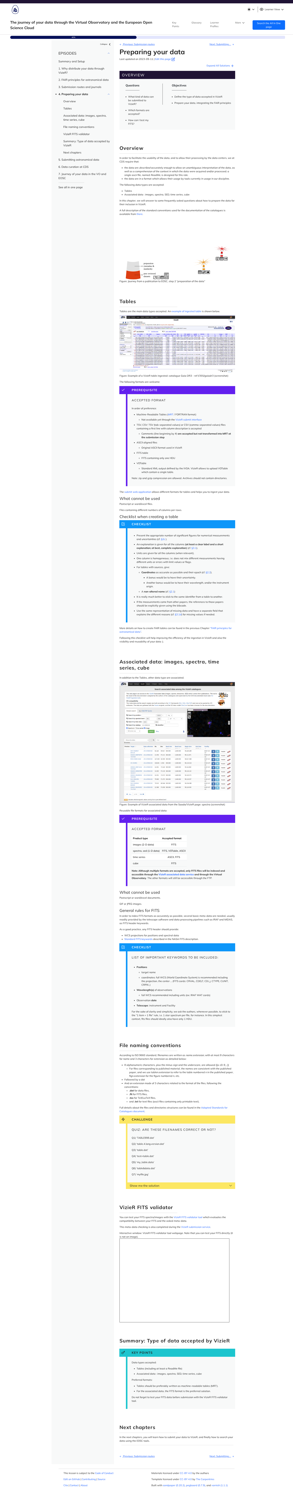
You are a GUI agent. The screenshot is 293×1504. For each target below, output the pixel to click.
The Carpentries (205, 1479)
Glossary (197, 22)
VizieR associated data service (176, 874)
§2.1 (171, 591)
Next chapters (72, 152)
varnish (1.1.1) (220, 1485)
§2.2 (208, 572)
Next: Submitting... (220, 44)
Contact (74, 1485)
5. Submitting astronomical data (78, 159)
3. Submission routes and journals (79, 87)
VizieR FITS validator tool (188, 1217)
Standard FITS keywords (138, 939)
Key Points (175, 24)
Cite (65, 1485)
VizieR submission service (195, 1226)
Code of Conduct (104, 1473)
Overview (69, 101)
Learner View (272, 9)
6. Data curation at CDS (73, 167)
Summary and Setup (71, 61)
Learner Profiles (214, 24)
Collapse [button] (104, 44)
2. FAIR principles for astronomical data (83, 80)
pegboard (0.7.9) (195, 1485)
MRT (170, 414)
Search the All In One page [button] (269, 25)
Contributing (89, 1479)
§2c (163, 539)
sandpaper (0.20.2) (174, 1485)
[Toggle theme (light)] (250, 9)
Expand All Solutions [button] (219, 65)
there (140, 214)
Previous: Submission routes (138, 44)
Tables (67, 108)
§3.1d (178, 614)
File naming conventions (78, 127)
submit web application (137, 491)
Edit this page (163, 59)
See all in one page (70, 187)
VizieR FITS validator (76, 134)
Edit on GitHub (71, 1479)
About (84, 1485)
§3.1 (194, 547)
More (238, 22)
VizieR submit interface (188, 419)
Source (101, 1479)
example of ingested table (186, 311)
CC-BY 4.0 (186, 1473)
